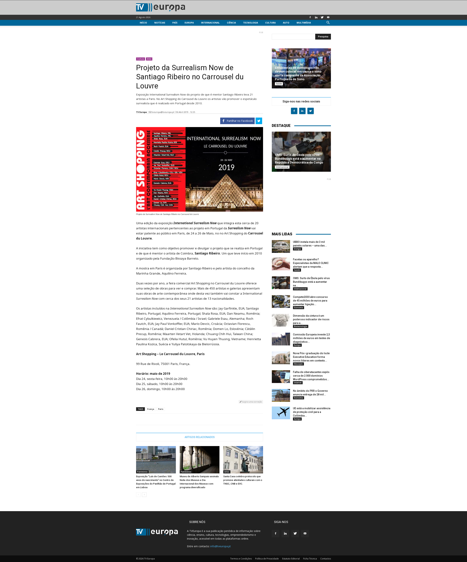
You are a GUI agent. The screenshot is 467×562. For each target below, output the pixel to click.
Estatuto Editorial (291, 558)
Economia (298, 307)
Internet (298, 382)
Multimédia (304, 22)
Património (142, 471)
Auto (286, 22)
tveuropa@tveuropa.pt (163, 112)
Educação (298, 364)
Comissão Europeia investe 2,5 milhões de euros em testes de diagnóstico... (311, 338)
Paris (160, 409)
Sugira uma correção (252, 401)
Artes (149, 59)
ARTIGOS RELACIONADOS (200, 437)
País (174, 22)
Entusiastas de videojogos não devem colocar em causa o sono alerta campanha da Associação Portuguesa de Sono (298, 73)
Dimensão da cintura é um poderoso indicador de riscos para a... (311, 319)
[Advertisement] (199, 43)
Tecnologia (250, 22)
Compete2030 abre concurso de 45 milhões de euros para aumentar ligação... (310, 300)
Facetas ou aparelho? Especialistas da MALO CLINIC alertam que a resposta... (311, 263)
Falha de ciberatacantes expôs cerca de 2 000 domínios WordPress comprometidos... (311, 376)
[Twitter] (322, 17)
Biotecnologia (300, 326)
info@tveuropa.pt (220, 546)
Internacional (210, 22)
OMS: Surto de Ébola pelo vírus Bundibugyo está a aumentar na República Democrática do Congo (299, 158)
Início (143, 22)
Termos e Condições (241, 558)
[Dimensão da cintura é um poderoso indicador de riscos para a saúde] (281, 320)
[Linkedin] (316, 17)
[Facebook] (310, 17)
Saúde (279, 83)
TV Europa (141, 112)
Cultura (270, 22)
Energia (297, 249)
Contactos (325, 558)
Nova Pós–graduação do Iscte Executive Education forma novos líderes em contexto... (311, 357)
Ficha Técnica (310, 558)
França (150, 409)
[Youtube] (328, 17)
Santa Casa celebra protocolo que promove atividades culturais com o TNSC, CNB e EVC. (242, 480)
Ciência (231, 22)
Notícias (159, 22)
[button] (328, 23)
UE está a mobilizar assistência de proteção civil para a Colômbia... (311, 412)
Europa (189, 22)
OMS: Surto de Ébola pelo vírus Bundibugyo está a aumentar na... (311, 282)
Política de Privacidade (267, 558)
